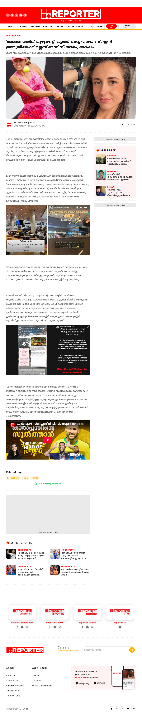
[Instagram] (15, 627)
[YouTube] (10, 627)
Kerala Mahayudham (42, 685)
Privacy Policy (13, 690)
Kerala (110, 187)
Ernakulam (112, 171)
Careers (36, 680)
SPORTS (60, 26)
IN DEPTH (35, 26)
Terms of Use (13, 695)
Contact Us (12, 680)
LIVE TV (36, 675)
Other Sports (13, 35)
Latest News (13, 477)
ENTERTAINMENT (76, 26)
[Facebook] (38, 627)
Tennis (34, 477)
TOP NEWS (22, 26)
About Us (11, 675)
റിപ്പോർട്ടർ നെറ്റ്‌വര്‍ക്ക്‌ (24, 123)
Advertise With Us (15, 685)
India (25, 477)
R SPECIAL (48, 26)
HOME (11, 26)
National (111, 155)
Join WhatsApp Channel (50, 483)
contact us (54, 532)
